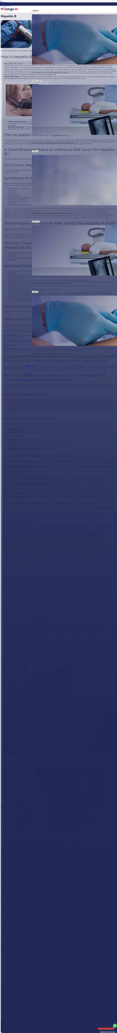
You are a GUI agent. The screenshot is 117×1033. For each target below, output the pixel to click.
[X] (12, 1)
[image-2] (10, 12)
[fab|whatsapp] (115, 1026)
